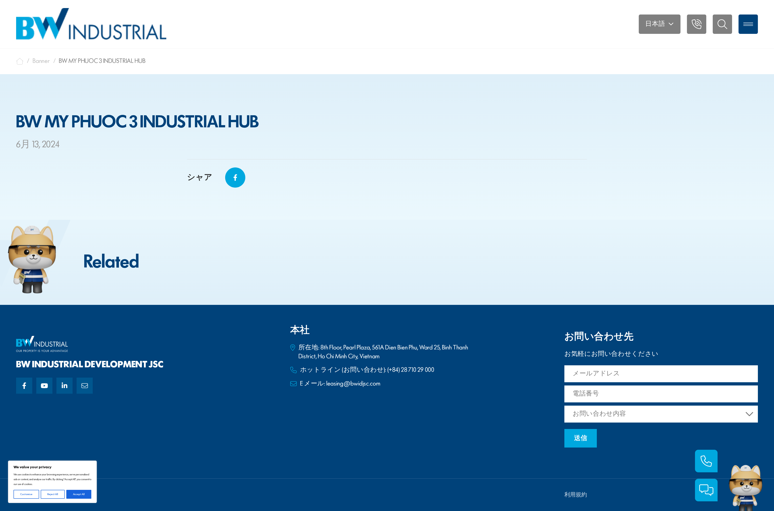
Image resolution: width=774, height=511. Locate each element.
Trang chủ (20, 61)
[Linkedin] (64, 386)
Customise (26, 494)
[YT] (44, 386)
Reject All (52, 494)
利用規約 (575, 495)
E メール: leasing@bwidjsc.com (340, 384)
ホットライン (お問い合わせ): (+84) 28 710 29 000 (367, 370)
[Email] (85, 386)
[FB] (24, 386)
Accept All (79, 494)
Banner (41, 61)
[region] (52, 482)
